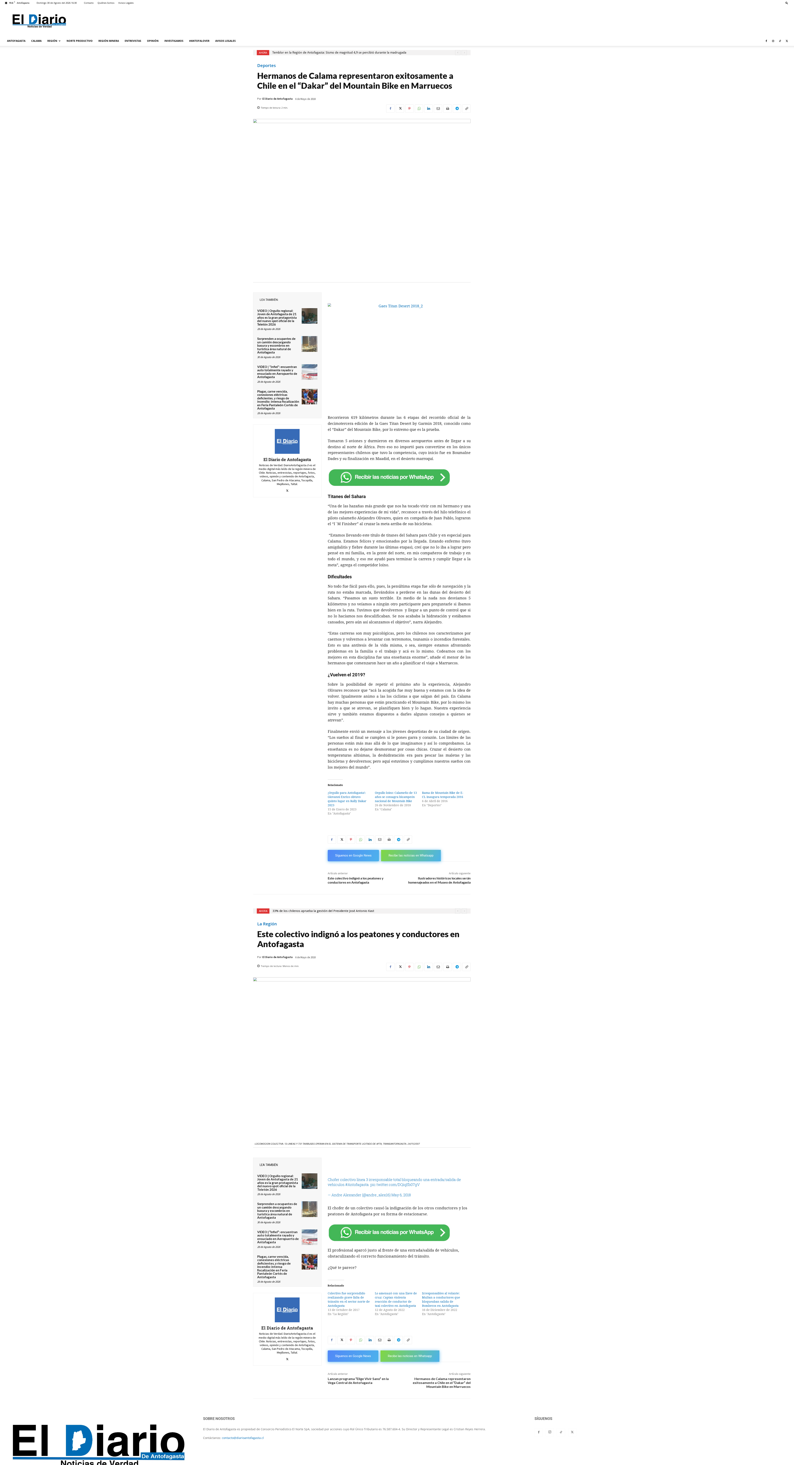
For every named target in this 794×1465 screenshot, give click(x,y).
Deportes (266, 65)
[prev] (457, 52)
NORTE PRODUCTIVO (80, 41)
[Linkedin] (428, 108)
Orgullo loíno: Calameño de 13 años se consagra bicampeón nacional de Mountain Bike (396, 797)
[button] (787, 2)
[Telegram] (457, 108)
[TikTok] (780, 41)
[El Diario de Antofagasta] (287, 441)
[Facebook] (766, 41)
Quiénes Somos (106, 2)
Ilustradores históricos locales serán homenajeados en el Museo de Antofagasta (439, 880)
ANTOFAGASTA (16, 41)
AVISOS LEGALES (225, 41)
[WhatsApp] (419, 108)
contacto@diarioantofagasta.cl (243, 1438)
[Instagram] (773, 41)
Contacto (89, 2)
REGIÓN (52, 41)
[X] (787, 41)
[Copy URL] (466, 108)
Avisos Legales (126, 2)
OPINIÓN (153, 41)
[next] (464, 52)
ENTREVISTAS (133, 41)
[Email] (438, 108)
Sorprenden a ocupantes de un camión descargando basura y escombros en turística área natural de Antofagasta (276, 345)
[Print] (447, 108)
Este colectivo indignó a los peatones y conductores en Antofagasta (356, 880)
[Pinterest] (409, 108)
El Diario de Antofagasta (277, 99)
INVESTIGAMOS (173, 41)
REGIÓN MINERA (108, 41)
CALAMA (36, 41)
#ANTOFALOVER (199, 41)
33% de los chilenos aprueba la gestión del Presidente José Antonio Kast (323, 52)
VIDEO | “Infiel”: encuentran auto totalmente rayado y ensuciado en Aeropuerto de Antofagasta (277, 372)
